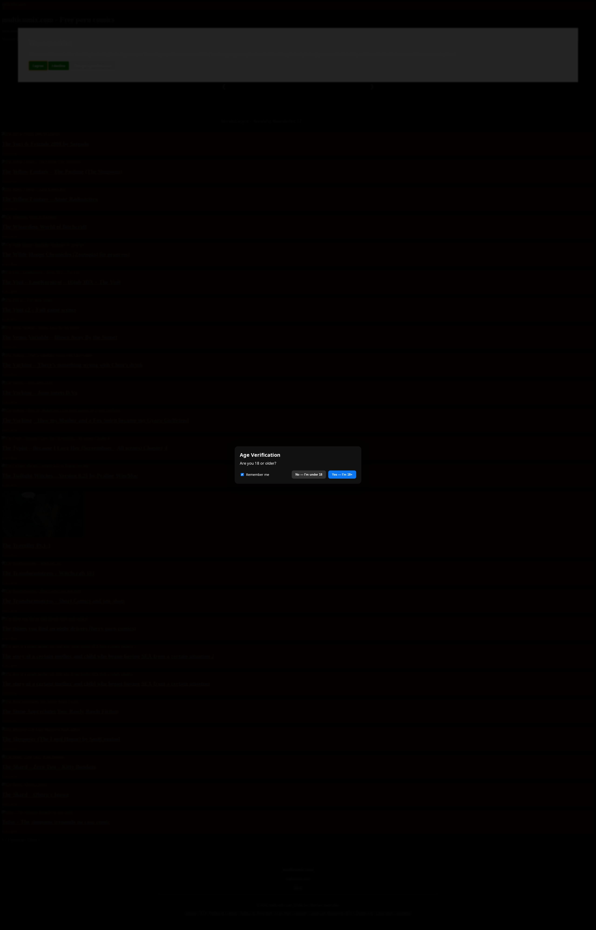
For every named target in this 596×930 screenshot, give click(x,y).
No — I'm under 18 (308, 474)
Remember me (257, 474)
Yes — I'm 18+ (342, 474)
